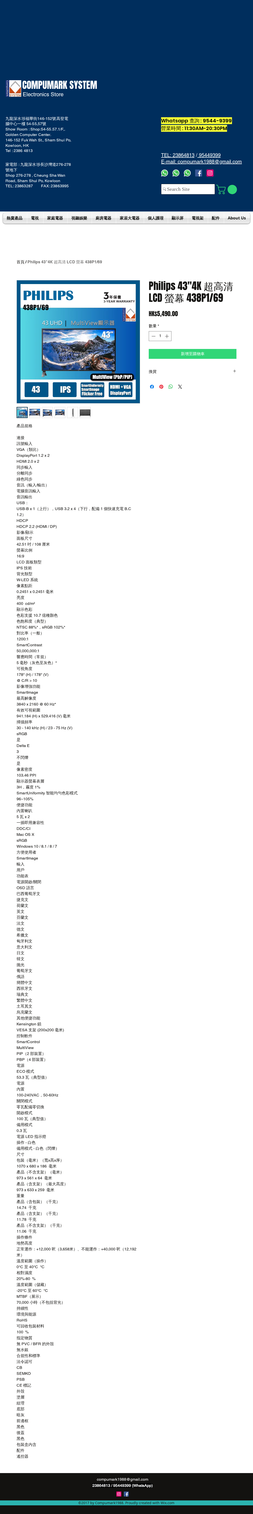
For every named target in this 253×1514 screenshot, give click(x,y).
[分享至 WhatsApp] (171, 387)
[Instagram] (210, 173)
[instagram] (118, 1494)
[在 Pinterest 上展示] (161, 387)
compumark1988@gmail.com (122, 1479)
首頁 (20, 262)
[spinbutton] (160, 336)
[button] (227, 189)
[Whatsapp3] (164, 173)
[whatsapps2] (175, 173)
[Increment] (167, 336)
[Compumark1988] (126, 1494)
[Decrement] (152, 336)
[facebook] (198, 173)
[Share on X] (180, 387)
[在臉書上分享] (152, 387)
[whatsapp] (187, 173)
